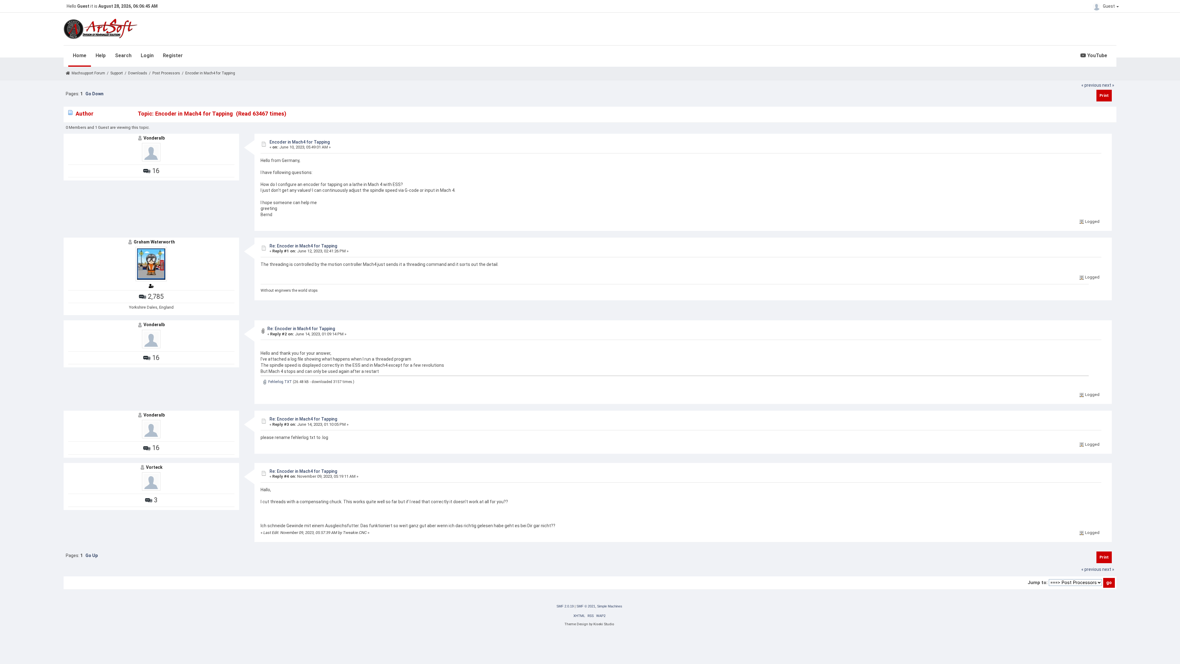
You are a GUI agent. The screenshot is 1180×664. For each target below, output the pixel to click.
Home (79, 55)
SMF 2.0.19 (565, 606)
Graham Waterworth (154, 241)
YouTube (1096, 55)
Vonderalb (154, 138)
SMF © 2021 (585, 606)
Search (123, 55)
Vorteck (154, 467)
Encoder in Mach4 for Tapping (299, 142)
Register (173, 55)
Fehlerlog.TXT (279, 382)
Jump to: (1038, 582)
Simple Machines (609, 606)
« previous (1091, 85)
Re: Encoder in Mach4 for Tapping (303, 245)
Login (147, 55)
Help (101, 55)
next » (1108, 85)
